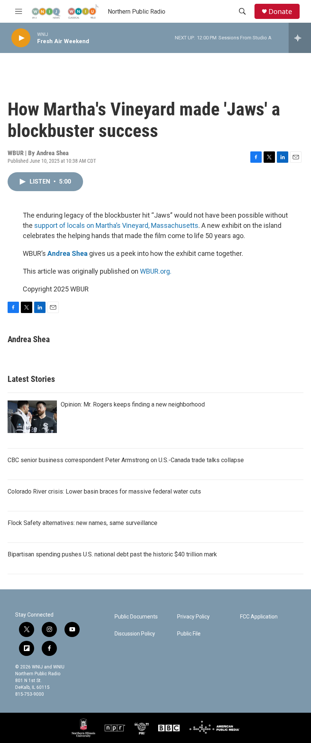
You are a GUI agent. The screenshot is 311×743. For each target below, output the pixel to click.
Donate (280, 12)
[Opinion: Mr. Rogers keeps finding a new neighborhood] (32, 416)
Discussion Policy (135, 634)
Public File (189, 634)
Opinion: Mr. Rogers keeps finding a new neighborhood (133, 404)
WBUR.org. (155, 271)
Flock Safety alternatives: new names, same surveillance (82, 522)
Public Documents (136, 617)
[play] (21, 38)
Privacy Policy (193, 617)
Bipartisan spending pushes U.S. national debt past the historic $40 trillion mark (112, 554)
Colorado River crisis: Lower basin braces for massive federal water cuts (104, 491)
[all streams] (300, 38)
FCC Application (259, 617)
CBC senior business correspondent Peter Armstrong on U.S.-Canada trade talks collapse (126, 460)
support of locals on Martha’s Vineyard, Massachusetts (116, 225)
